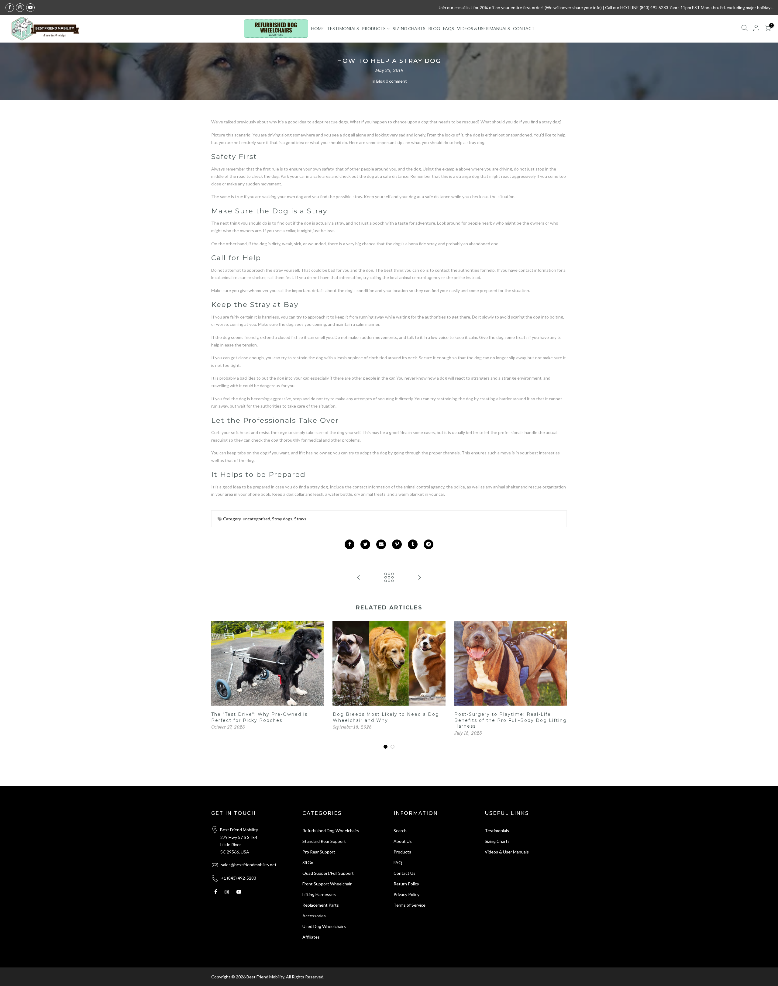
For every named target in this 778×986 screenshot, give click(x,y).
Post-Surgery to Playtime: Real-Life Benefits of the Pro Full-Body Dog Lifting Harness (510, 720)
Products (402, 851)
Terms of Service (409, 905)
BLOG (434, 28)
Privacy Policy (406, 894)
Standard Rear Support (324, 841)
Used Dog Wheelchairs (324, 926)
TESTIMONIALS (343, 28)
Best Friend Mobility (265, 976)
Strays (300, 518)
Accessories (314, 915)
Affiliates (311, 936)
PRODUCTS (374, 28)
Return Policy (406, 883)
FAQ (398, 862)
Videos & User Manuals (507, 851)
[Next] (560, 685)
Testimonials (497, 830)
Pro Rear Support (318, 851)
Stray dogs (282, 518)
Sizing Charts (497, 841)
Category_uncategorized (246, 518)
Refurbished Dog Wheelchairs (330, 830)
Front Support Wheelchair (327, 883)
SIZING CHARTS (409, 28)
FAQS (448, 28)
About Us (403, 841)
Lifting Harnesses (319, 894)
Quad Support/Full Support (328, 873)
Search (400, 830)
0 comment (396, 81)
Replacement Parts (320, 905)
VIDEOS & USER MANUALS (483, 28)
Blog (380, 81)
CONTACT (524, 28)
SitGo (307, 862)
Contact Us (404, 873)
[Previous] (217, 685)
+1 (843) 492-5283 (238, 878)
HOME (317, 28)
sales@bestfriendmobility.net (249, 864)
